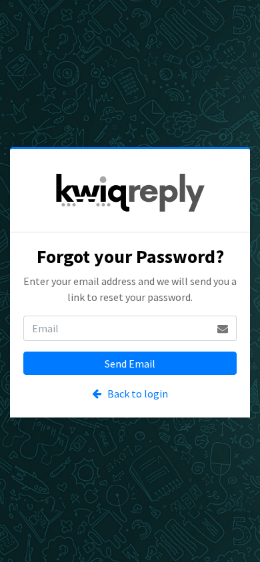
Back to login (134, 393)
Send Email (130, 363)
